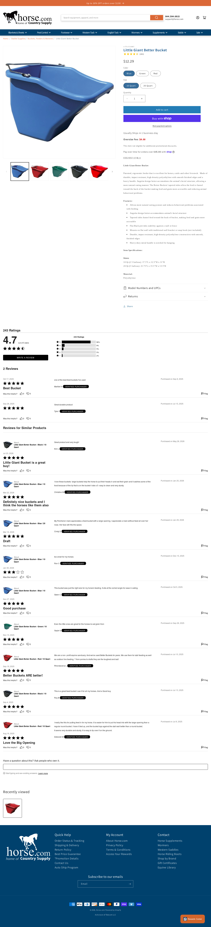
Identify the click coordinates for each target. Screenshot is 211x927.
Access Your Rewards (119, 854)
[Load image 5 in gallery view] (99, 171)
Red (156, 73)
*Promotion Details (66, 858)
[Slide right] (112, 171)
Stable (180, 32)
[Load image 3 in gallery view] (59, 171)
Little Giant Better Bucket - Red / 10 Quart (32, 659)
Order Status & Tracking (69, 840)
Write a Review (25, 357)
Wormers (135, 32)
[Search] (156, 17)
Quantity (127, 92)
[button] (165, 288)
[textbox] (105, 767)
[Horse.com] (28, 17)
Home (5, 38)
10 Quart (131, 85)
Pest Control (42, 32)
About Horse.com (117, 840)
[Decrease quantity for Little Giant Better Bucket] (127, 98)
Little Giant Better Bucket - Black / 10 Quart (30, 446)
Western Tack (88, 32)
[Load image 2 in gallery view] (39, 171)
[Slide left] (6, 171)
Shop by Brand (167, 858)
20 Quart (148, 85)
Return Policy (63, 849)
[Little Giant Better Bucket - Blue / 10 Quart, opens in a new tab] (8, 484)
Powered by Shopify (113, 910)
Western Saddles (168, 849)
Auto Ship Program (66, 867)
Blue (129, 73)
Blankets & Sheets (16, 32)
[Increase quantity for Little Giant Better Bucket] (141, 98)
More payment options (162, 126)
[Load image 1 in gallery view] (20, 171)
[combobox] (112, 17)
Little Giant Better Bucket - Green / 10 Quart (30, 627)
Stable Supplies (18, 38)
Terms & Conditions (118, 849)
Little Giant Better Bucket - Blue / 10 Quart (29, 485)
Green (142, 73)
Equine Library (167, 867)
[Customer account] (197, 17)
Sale (198, 32)
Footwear (65, 32)
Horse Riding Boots (169, 854)
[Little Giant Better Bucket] (12, 808)
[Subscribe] (129, 884)
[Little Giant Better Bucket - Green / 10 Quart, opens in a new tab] (8, 626)
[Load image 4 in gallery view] (79, 171)
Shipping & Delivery (67, 845)
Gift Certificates (167, 863)
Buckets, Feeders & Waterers (40, 38)
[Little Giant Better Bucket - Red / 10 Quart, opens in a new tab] (8, 658)
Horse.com (100, 910)
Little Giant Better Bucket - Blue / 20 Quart (29, 524)
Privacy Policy (114, 845)
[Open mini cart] (204, 17)
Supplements (159, 32)
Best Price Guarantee (68, 854)
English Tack (113, 32)
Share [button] (130, 306)
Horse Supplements (170, 840)
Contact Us (61, 863)
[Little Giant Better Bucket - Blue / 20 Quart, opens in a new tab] (8, 523)
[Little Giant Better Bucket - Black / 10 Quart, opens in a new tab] (8, 445)
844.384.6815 (172, 16)
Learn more (43, 773)
